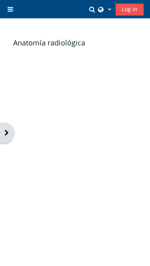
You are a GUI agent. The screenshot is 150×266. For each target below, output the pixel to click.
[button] (93, 9)
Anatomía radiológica (49, 42)
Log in (130, 9)
